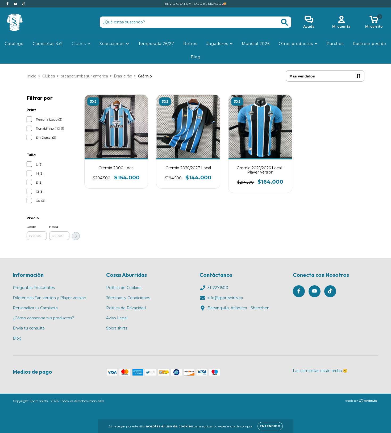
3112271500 (217, 287)
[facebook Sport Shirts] (8, 3)
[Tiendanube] (361, 401)
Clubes (79, 43)
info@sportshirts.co (225, 297)
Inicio (31, 76)
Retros (190, 43)
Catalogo (14, 43)
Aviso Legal (116, 318)
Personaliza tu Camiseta (35, 308)
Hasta (53, 227)
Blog (196, 57)
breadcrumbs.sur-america (84, 76)
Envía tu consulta (29, 328)
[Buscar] (284, 22)
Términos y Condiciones (128, 297)
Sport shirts (116, 328)
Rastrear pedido (369, 43)
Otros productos (296, 43)
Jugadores (218, 43)
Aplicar (76, 236)
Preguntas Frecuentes (34, 287)
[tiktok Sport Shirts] (23, 3)
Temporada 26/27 (156, 43)
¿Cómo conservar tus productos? (43, 318)
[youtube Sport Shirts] (16, 3)
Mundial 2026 (256, 43)
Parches (335, 43)
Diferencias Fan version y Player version (49, 297)
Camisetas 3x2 (48, 43)
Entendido (270, 426)
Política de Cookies (123, 287)
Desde (31, 227)
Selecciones (112, 43)
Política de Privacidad (126, 308)
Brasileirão (123, 76)
